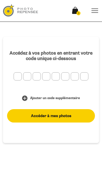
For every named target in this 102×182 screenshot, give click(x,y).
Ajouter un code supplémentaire (55, 98)
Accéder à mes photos (51, 116)
